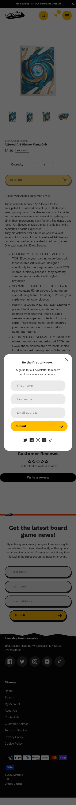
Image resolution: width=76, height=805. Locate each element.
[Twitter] (25, 440)
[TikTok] (51, 440)
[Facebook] (32, 440)
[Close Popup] (66, 359)
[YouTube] (44, 440)
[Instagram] (38, 440)
